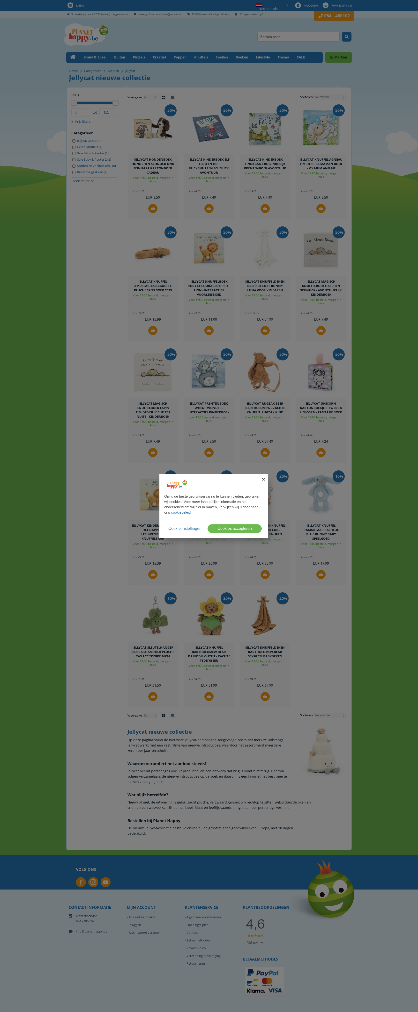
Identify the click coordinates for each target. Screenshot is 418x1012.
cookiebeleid (181, 512)
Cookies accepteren (234, 528)
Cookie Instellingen (185, 528)
